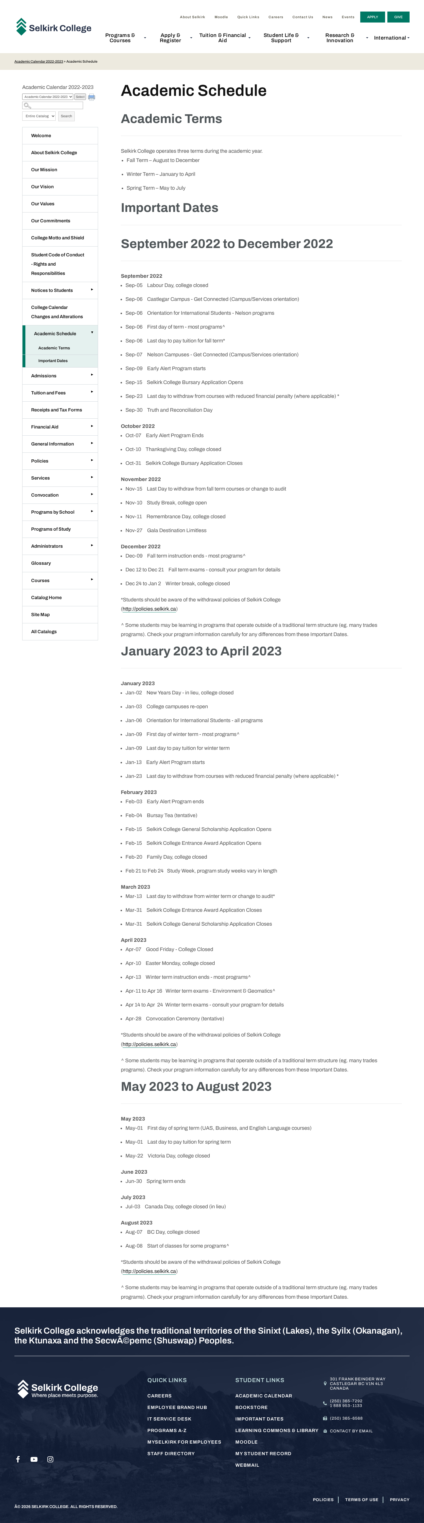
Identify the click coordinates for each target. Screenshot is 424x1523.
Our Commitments (50, 220)
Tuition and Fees (48, 392)
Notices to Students (52, 290)
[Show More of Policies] (92, 460)
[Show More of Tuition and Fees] (92, 392)
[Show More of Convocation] (92, 494)
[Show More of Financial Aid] (92, 426)
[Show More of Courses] (92, 579)
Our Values (43, 203)
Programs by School (52, 512)
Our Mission (44, 169)
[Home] (55, 26)
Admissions (44, 375)
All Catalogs (44, 631)
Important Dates (53, 361)
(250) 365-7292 (346, 1401)
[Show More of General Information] (92, 443)
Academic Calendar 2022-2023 (38, 61)
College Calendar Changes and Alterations (57, 312)
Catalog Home (46, 597)
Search (66, 116)
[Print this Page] (92, 98)
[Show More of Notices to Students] (92, 289)
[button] (121, 37)
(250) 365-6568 (346, 1418)
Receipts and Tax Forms (56, 409)
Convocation (45, 495)
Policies (39, 460)
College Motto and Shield (57, 237)
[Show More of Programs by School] (92, 511)
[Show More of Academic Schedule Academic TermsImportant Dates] (92, 332)
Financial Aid (44, 426)
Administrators (47, 546)
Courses (40, 580)
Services (40, 478)
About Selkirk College (54, 152)
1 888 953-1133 (346, 1405)
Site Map (40, 614)
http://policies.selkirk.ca (149, 609)
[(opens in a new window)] (17, 1459)
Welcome (41, 135)
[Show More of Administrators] (92, 545)
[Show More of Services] (92, 477)
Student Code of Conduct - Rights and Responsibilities (57, 264)
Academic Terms (54, 348)
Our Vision (42, 186)
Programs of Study (51, 529)
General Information (52, 443)
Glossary (41, 563)
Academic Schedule (55, 333)
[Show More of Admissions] (92, 375)
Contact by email (351, 1431)
